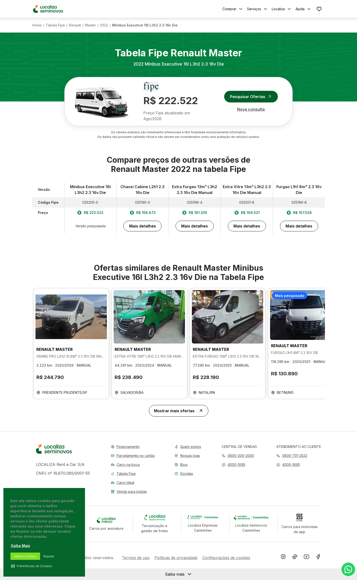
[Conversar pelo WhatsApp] (348, 569)
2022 (104, 25)
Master (90, 25)
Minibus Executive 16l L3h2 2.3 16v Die (145, 25)
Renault (75, 25)
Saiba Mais (20, 546)
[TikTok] (295, 558)
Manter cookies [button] (25, 556)
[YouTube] (306, 558)
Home (37, 25)
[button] (233, 464)
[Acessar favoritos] (319, 8)
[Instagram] (283, 558)
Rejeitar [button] (48, 556)
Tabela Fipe (55, 25)
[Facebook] (318, 558)
